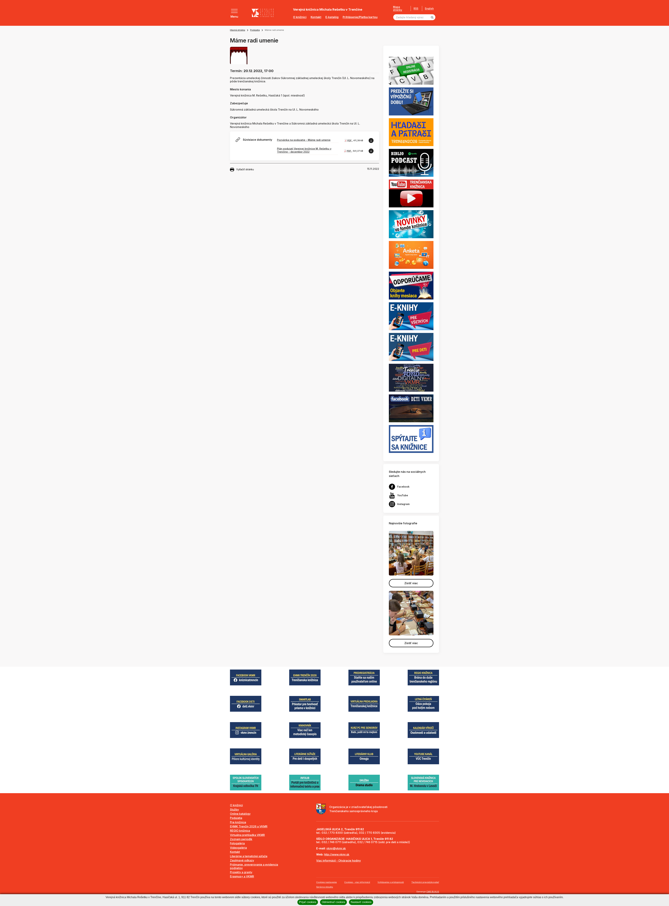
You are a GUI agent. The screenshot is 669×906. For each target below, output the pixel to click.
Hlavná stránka (237, 30)
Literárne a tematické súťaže (248, 856)
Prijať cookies (307, 902)
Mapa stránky (397, 8)
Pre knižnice (238, 822)
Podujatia (255, 30)
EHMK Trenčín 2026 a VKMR (248, 826)
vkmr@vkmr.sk (336, 848)
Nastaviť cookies (361, 902)
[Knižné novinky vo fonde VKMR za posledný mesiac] (411, 224)
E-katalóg (332, 17)
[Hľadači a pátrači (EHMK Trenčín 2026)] (411, 132)
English (429, 8)
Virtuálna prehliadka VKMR (247, 835)
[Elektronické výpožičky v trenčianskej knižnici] (411, 316)
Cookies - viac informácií (357, 882)
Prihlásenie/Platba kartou (360, 17)
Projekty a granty (241, 872)
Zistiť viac (411, 583)
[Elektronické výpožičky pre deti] (411, 346)
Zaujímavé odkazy (242, 860)
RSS (416, 8)
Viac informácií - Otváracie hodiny (338, 860)
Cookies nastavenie (326, 882)
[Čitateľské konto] (411, 101)
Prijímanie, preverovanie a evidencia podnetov (254, 866)
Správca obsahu (324, 887)
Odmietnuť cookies (333, 902)
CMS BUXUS (432, 891)
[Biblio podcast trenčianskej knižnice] (411, 162)
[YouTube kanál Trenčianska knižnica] (411, 193)
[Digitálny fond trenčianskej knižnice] (411, 377)
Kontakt (316, 17)
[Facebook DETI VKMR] (411, 408)
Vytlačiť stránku (245, 169)
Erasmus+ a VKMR (242, 876)
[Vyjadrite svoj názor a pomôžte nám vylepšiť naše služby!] (411, 254)
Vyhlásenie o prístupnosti (391, 882)
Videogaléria (238, 847)
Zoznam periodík (241, 839)
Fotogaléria (237, 843)
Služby (234, 809)
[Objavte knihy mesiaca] (411, 285)
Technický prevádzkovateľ (425, 882)
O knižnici (299, 17)
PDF (349, 140)
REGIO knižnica (240, 830)
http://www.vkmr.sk (336, 854)
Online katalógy (240, 813)
